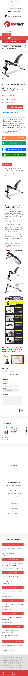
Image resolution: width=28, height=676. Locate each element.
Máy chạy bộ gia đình (9, 660)
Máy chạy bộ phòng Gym (9, 659)
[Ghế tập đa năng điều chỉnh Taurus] (14, 65)
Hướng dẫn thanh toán (14, 488)
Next (26, 423)
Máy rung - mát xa (19, 665)
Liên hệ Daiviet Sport (14, 496)
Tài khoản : (6, 383)
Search (6, 34)
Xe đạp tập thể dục (18, 657)
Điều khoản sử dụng (14, 490)
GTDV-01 (6, 442)
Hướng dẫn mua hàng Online (15, 485)
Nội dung (5, 394)
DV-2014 (6, 437)
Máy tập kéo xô (17, 662)
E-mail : (5, 388)
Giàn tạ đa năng (16, 46)
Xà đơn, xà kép (10, 665)
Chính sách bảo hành (14, 508)
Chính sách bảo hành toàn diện (14, 149)
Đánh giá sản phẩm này (16, 89)
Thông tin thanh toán (14, 511)
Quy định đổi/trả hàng (14, 505)
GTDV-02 (6, 439)
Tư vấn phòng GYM (8, 657)
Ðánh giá (5, 379)
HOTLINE (4, 674)
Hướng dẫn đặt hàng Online (12, 143)
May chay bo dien (20, 659)
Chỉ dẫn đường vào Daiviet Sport (15, 493)
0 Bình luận (5, 89)
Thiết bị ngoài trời (13, 663)
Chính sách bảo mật (14, 503)
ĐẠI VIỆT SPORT (18, 667)
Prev (24, 423)
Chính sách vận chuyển (15, 513)
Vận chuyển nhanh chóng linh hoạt (14, 154)
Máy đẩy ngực (9, 662)
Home (5, 46)
